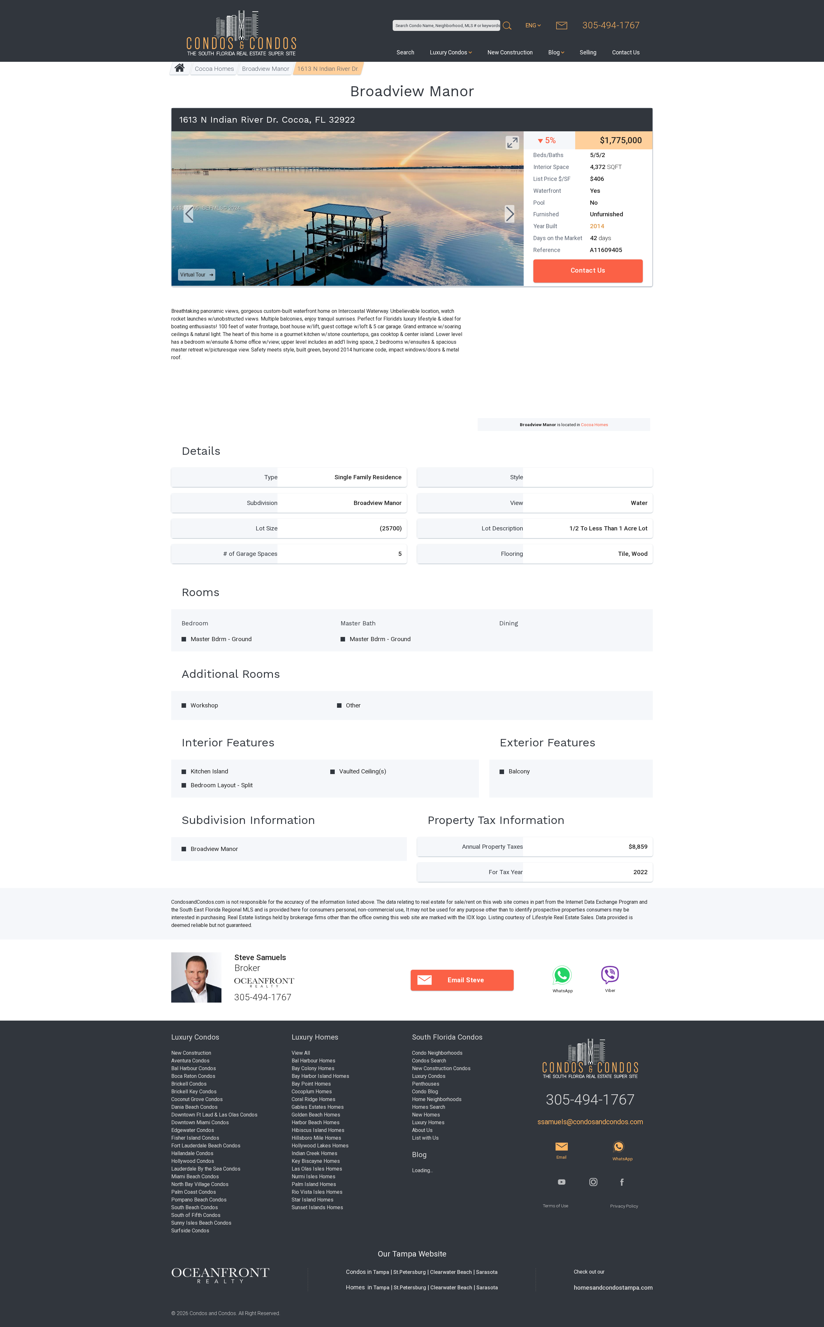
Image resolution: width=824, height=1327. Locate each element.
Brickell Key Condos (194, 1092)
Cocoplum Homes (312, 1092)
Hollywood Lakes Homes (320, 1146)
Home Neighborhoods (437, 1099)
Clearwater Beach (451, 1272)
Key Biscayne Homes (316, 1161)
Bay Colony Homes (313, 1068)
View (516, 503)
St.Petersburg (409, 1272)
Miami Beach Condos (195, 1176)
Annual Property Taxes (492, 846)
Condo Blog (425, 1092)
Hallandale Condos (192, 1153)
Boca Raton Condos (193, 1076)
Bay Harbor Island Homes (320, 1076)
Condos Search (429, 1061)
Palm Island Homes (314, 1184)
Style (516, 477)
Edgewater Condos (192, 1130)
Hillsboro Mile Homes (316, 1138)
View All (301, 1053)
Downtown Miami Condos (200, 1122)
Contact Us (626, 52)
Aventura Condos (190, 1061)
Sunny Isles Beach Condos (201, 1223)
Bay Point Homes (311, 1084)
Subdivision (262, 503)
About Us (422, 1130)
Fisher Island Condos (195, 1138)
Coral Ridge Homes (313, 1099)
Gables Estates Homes (318, 1107)
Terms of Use (555, 1205)
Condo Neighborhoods (437, 1053)
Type (270, 477)
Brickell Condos (189, 1084)
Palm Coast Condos (193, 1192)
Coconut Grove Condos (197, 1099)
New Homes (426, 1115)
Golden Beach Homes (316, 1115)
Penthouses (425, 1084)
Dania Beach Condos (194, 1107)
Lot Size (266, 528)
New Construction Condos (441, 1068)
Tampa (381, 1272)
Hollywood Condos (192, 1161)
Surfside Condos (190, 1231)
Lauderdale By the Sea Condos (205, 1169)
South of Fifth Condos (195, 1215)
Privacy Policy (624, 1206)
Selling (588, 52)
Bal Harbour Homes (313, 1061)
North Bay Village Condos (200, 1184)
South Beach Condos (194, 1207)
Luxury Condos (448, 52)
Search (405, 52)
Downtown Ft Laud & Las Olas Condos (214, 1115)
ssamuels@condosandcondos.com (590, 1122)
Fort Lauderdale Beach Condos (205, 1146)
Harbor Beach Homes (316, 1122)
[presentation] (188, 214)
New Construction (510, 52)
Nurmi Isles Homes (313, 1176)
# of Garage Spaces (250, 553)
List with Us (425, 1138)
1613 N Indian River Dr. (328, 68)
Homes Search (428, 1107)
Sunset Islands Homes (317, 1207)
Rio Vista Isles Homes (317, 1192)
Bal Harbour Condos (193, 1068)
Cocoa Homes (214, 68)
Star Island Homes (312, 1200)
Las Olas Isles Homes (317, 1169)
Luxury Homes (428, 1122)
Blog (554, 52)
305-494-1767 (611, 25)
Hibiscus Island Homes (318, 1130)
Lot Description (502, 528)
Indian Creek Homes (314, 1153)
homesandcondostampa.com (613, 1287)
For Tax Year (506, 872)
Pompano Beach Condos (199, 1200)
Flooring (512, 553)
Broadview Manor (266, 68)
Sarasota (487, 1272)
